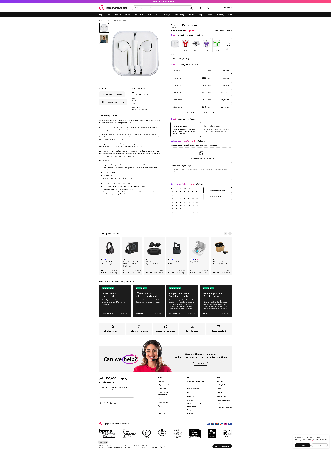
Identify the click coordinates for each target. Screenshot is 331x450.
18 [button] (189, 202)
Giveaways (166, 15)
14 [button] (172, 202)
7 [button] (172, 199)
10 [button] (185, 199)
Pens (108, 15)
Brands (127, 15)
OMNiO (160, 398)
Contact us (228, 31)
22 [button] (176, 205)
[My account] (208, 8)
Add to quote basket (222, 446)
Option (173, 55)
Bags (100, 15)
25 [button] (189, 205)
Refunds (219, 392)
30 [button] (181, 209)
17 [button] (185, 202)
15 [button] (176, 202)
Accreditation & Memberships (163, 394)
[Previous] (225, 233)
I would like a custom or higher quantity (201, 113)
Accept (303, 445)
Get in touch (201, 364)
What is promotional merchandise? (194, 405)
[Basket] (216, 8)
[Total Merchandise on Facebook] (100, 403)
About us (161, 381)
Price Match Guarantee (224, 408)
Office (149, 15)
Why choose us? (163, 385)
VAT (224, 8)
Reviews (160, 406)
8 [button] (176, 199)
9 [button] (180, 199)
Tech (156, 15)
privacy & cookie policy (318, 441)
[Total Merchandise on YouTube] (111, 403)
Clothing (191, 15)
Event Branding (179, 15)
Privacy (219, 389)
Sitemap (190, 400)
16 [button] (181, 202)
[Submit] (131, 395)
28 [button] (172, 209)
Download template (113, 102)
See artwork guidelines (114, 94)
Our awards (162, 389)
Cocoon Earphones (119, 20)
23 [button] (181, 205)
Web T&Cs (220, 381)
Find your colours (193, 410)
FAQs (189, 392)
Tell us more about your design (181, 166)
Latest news (191, 396)
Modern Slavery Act (223, 400)
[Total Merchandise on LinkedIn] (115, 403)
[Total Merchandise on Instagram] (104, 403)
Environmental (221, 396)
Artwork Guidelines (184, 145)
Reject (319, 445)
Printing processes (193, 389)
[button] (162, 7)
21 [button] (172, 205)
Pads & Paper (138, 15)
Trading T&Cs (221, 385)
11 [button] (189, 199)
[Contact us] (200, 8)
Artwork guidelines (193, 385)
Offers (209, 15)
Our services (191, 414)
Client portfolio (163, 402)
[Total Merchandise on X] (107, 403)
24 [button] (185, 205)
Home (101, 20)
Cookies (219, 404)
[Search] (191, 8)
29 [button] (176, 209)
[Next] (230, 233)
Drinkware (117, 15)
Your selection (103, 442)
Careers (160, 410)
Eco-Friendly (220, 15)
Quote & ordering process (195, 381)
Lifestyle (200, 15)
